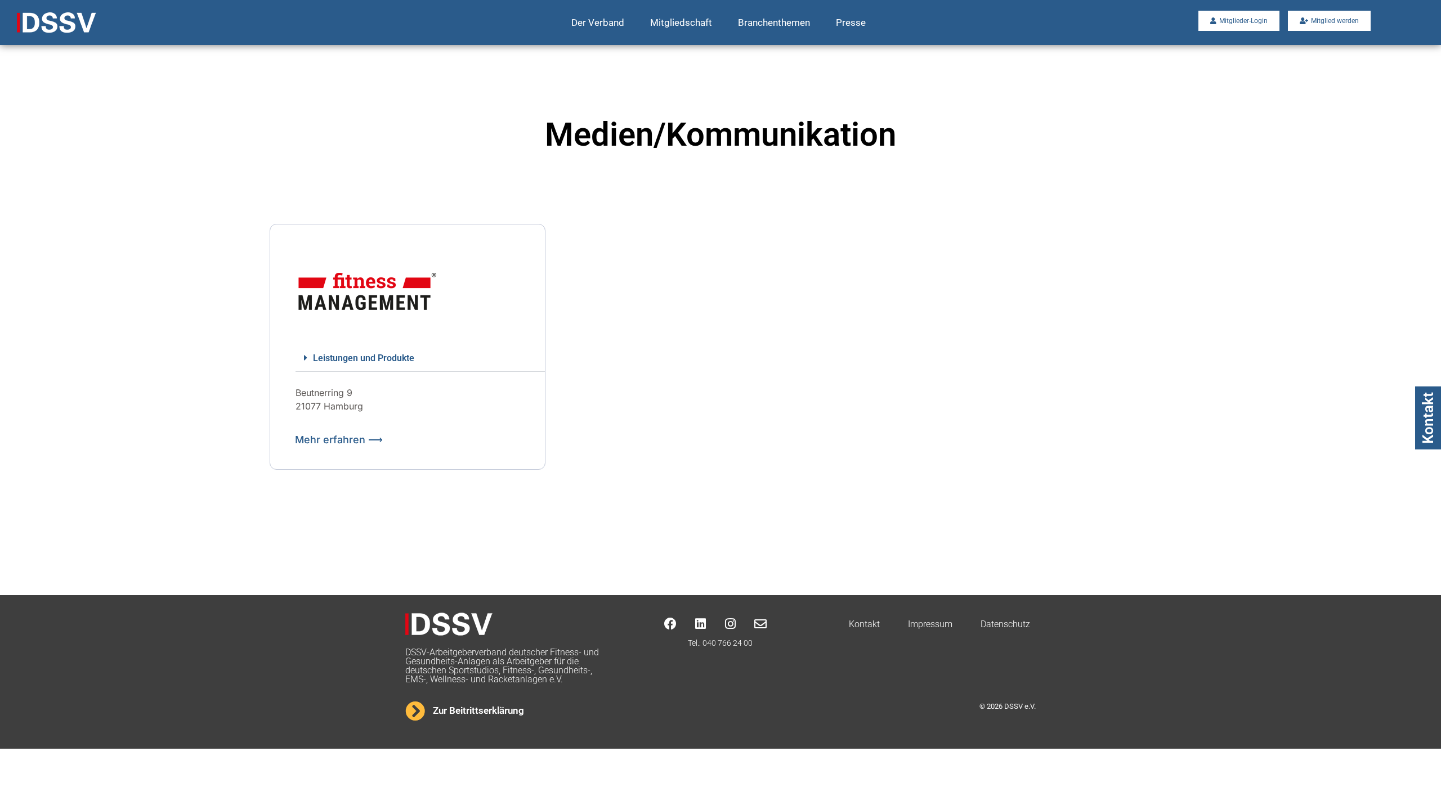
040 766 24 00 (727, 642)
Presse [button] (851, 22)
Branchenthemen (774, 22)
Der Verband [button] (597, 22)
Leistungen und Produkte (363, 358)
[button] (420, 358)
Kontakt (1428, 418)
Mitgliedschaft (681, 22)
